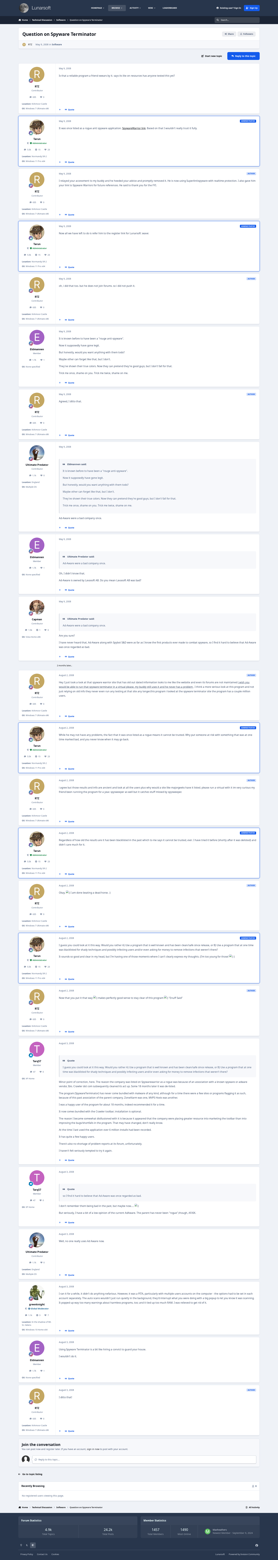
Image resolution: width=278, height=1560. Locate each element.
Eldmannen (37, 349)
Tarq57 (37, 1061)
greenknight (37, 1304)
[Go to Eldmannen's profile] (37, 337)
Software (57, 44)
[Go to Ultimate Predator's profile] (37, 452)
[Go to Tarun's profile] (37, 127)
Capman (37, 619)
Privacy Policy (26, 1554)
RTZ (30, 44)
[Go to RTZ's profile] (24, 44)
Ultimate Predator (37, 465)
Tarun (37, 139)
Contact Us (42, 1554)
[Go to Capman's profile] (37, 607)
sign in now (93, 1449)
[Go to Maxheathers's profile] (207, 1531)
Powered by (244, 1554)
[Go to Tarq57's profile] (37, 1049)
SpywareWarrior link (134, 128)
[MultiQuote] (60, 109)
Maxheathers (220, 1529)
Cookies (55, 1554)
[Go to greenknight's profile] (37, 1292)
